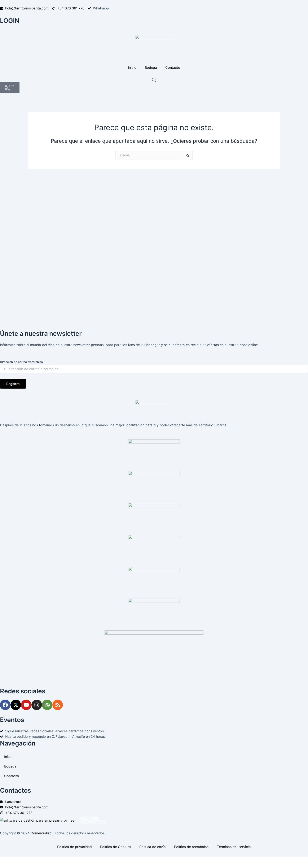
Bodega (151, 67)
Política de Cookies (115, 847)
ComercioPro (41, 833)
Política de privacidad (74, 847)
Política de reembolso (191, 847)
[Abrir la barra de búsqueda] (154, 80)
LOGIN (9, 20)
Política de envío (152, 847)
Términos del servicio (234, 847)
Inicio (132, 67)
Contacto (172, 67)
